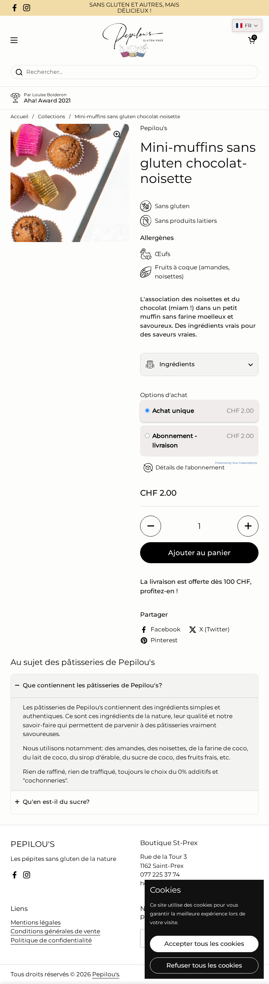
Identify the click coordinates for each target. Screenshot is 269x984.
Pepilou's (105, 974)
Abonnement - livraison (174, 440)
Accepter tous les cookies (204, 944)
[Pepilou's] (132, 40)
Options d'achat (163, 394)
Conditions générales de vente (55, 931)
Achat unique (173, 410)
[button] (199, 364)
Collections (51, 116)
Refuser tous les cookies (204, 965)
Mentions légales (36, 922)
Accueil (19, 116)
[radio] (147, 411)
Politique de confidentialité (51, 940)
